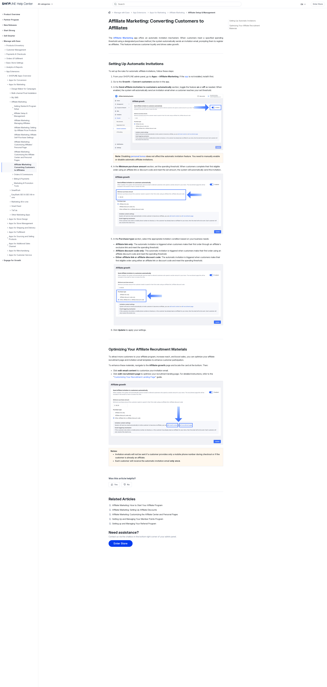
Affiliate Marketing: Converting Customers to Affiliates (24, 167)
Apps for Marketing (158, 12)
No (128, 484)
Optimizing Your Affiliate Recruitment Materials (244, 26)
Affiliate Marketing (177, 12)
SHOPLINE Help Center (110, 13)
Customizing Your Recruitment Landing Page (134, 377)
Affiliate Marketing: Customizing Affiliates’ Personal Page (23, 144)
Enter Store (318, 4)
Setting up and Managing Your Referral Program (134, 523)
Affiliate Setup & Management (201, 12)
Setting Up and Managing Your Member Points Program (137, 519)
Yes (116, 484)
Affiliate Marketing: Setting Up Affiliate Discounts (134, 510)
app (186, 76)
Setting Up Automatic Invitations (242, 21)
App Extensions (139, 12)
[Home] (17, 4)
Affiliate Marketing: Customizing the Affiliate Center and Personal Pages (145, 514)
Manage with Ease (122, 12)
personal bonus (138, 156)
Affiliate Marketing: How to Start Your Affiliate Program (137, 505)
